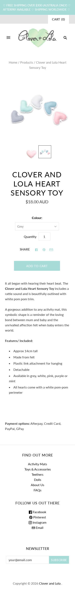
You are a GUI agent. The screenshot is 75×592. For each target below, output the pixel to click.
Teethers (37, 474)
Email (39, 527)
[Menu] (8, 37)
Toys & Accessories (37, 469)
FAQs (37, 490)
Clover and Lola (50, 583)
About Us (37, 485)
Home (13, 62)
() (58, 19)
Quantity (30, 236)
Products (26, 62)
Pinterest (39, 517)
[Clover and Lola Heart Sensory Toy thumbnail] (31, 153)
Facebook (39, 512)
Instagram (39, 522)
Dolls (37, 480)
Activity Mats (37, 464)
